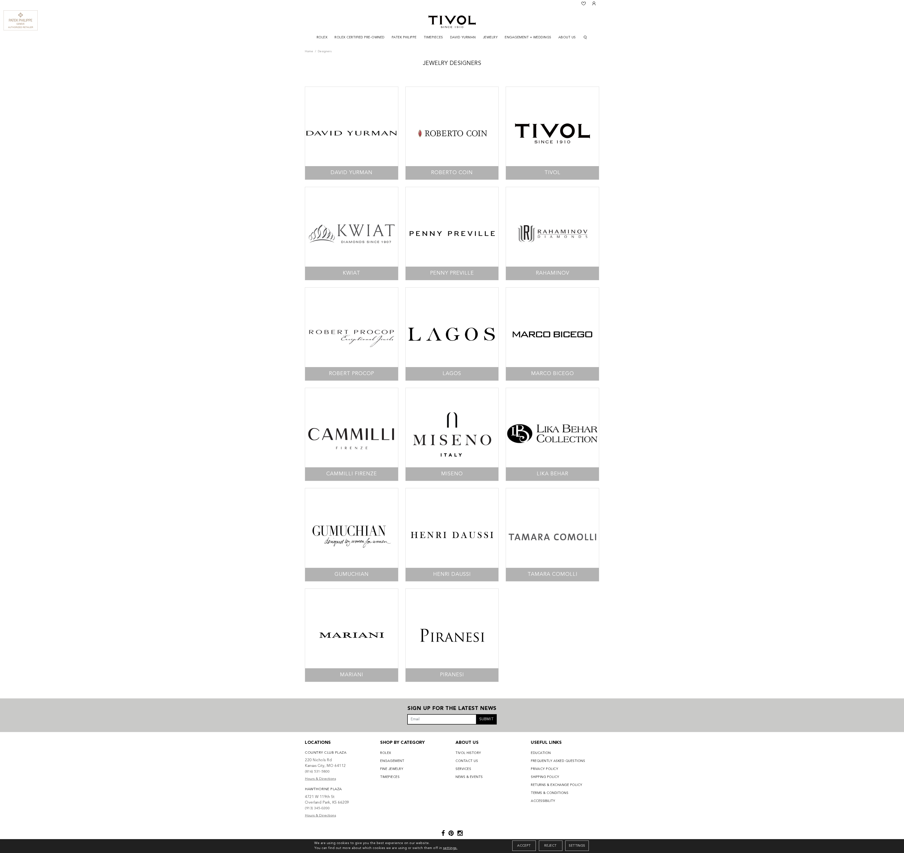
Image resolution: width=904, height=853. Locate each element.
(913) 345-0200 (317, 808)
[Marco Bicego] (552, 334)
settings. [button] (450, 848)
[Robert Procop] (351, 334)
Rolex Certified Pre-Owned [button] (360, 37)
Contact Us (467, 761)
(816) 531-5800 (317, 771)
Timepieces (390, 777)
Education (541, 753)
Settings (577, 845)
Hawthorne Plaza (323, 789)
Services (463, 769)
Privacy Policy (544, 769)
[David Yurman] (351, 133)
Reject (550, 845)
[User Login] (594, 3)
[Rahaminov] (552, 233)
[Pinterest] (451, 833)
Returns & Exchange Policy (556, 785)
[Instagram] (460, 833)
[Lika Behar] (552, 434)
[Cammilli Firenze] (351, 434)
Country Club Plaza (325, 753)
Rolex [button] (322, 37)
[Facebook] (443, 833)
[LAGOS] (452, 334)
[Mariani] (351, 635)
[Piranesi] (452, 635)
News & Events (469, 777)
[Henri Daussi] (452, 534)
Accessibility (543, 801)
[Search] (585, 37)
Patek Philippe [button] (404, 37)
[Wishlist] (583, 3)
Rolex (385, 753)
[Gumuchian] (351, 534)
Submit (486, 719)
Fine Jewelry (391, 769)
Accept (524, 845)
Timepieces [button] (433, 37)
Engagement (392, 761)
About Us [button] (567, 37)
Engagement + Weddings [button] (528, 37)
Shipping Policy (545, 777)
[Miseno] (452, 434)
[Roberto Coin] (452, 133)
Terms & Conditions (549, 793)
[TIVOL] (452, 21)
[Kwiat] (351, 233)
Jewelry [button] (490, 37)
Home (309, 51)
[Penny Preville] (452, 233)
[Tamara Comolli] (552, 534)
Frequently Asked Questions (558, 761)
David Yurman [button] (463, 37)
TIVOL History (468, 753)
